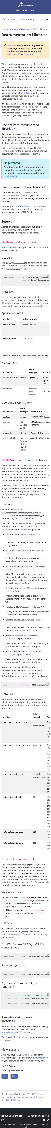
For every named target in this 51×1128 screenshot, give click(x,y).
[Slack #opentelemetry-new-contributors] (32, 1116)
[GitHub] (29, 1116)
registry (10, 1040)
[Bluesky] (6, 1116)
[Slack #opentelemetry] (36, 1116)
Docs (3, 29)
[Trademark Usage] (47, 1116)
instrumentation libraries (13, 195)
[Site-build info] (48, 1120)
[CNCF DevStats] (39, 1116)
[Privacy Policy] (43, 1116)
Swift (35, 29)
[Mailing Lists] (2, 1116)
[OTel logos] (16, 1116)
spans (25, 209)
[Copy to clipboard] (48, 275)
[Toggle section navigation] (47, 19)
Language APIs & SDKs (19, 29)
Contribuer (29, 54)
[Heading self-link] (14, 129)
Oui (4, 1076)
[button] (25, 10)
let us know (9, 176)
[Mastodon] (10, 1116)
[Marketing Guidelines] (44, 1120)
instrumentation (24, 93)
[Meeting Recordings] (20, 1116)
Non (14, 1076)
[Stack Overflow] (13, 1116)
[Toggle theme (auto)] (32, 10)
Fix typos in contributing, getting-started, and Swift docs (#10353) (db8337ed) (23, 1097)
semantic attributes (35, 306)
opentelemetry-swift (11, 1032)
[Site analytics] (2, 1120)
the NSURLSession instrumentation (30, 206)
